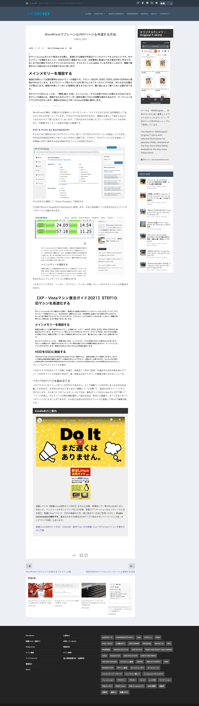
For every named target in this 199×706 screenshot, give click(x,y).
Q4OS (104, 656)
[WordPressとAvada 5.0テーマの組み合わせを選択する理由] (40, 590)
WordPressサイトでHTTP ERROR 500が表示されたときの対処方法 (93, 603)
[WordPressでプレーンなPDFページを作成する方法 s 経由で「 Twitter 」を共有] (86, 555)
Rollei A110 (115, 656)
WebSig (140, 662)
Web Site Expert (153, 662)
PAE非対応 (106, 649)
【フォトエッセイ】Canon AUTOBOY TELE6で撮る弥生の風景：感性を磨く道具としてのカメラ (158, 238)
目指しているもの (69, 641)
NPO (169, 643)
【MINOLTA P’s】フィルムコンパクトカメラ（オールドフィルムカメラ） (158, 253)
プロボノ (132, 680)
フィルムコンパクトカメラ (153, 674)
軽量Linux (124, 692)
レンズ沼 (152, 680)
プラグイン (121, 680)
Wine (166, 662)
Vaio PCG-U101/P (130, 656)
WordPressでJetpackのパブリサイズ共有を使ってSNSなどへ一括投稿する (120, 609)
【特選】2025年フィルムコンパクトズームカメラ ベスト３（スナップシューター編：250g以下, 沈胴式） (159, 197)
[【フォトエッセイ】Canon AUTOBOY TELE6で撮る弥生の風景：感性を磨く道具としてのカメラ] (143, 236)
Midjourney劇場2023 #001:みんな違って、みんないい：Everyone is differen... (66, 3)
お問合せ (66, 635)
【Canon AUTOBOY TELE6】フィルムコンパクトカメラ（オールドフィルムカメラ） (158, 265)
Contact (164, 14)
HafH (158, 637)
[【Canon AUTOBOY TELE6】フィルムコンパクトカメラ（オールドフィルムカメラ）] (143, 265)
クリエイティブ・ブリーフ (112, 674)
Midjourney (30, 647)
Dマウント (148, 637)
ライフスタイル (31, 658)
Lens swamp (134, 643)
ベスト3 (142, 680)
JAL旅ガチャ (120, 643)
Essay (149, 188)
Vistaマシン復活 (126, 662)
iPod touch (107, 643)
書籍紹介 (29, 664)
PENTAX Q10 (137, 649)
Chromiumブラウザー (124, 637)
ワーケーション (165, 680)
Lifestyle (98, 14)
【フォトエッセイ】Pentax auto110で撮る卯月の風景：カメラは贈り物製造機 (158, 182)
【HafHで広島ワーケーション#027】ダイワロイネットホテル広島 (158, 224)
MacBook (147, 643)
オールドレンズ (153, 668)
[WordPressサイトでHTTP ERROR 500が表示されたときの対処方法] (94, 590)
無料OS (113, 692)
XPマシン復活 (122, 668)
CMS (139, 637)
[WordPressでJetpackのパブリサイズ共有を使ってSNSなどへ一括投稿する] (120, 593)
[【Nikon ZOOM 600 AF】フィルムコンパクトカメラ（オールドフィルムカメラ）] (143, 212)
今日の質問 (152, 686)
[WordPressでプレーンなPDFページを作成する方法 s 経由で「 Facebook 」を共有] (81, 555)
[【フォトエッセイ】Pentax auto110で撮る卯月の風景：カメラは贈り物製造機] (143, 181)
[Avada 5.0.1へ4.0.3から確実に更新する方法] (67, 590)
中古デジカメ (120, 686)
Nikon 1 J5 (159, 643)
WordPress (132, 14)
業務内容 (66, 647)
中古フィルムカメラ (136, 686)
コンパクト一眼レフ (132, 674)
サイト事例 (67, 652)
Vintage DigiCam (109, 662)
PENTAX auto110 (121, 649)
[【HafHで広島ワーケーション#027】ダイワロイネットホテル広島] (143, 224)
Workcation (107, 668)
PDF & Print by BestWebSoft (51, 129)
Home (88, 14)
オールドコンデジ (137, 668)
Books (144, 14)
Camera (164, 186)
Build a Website (116, 14)
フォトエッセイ (108, 680)
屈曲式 (161, 686)
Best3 (154, 14)
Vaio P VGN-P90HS (148, 656)
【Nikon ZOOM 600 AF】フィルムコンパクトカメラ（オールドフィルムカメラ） (159, 212)
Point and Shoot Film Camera (158, 649)
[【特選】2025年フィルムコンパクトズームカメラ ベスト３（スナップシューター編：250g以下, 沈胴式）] (143, 195)
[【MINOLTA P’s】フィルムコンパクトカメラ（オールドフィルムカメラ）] (143, 253)
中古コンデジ (107, 686)
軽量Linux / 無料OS (33, 641)
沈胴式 (104, 692)
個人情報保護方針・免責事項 (73, 658)
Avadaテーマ (107, 637)
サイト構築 (30, 652)
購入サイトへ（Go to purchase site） (155, 159)
